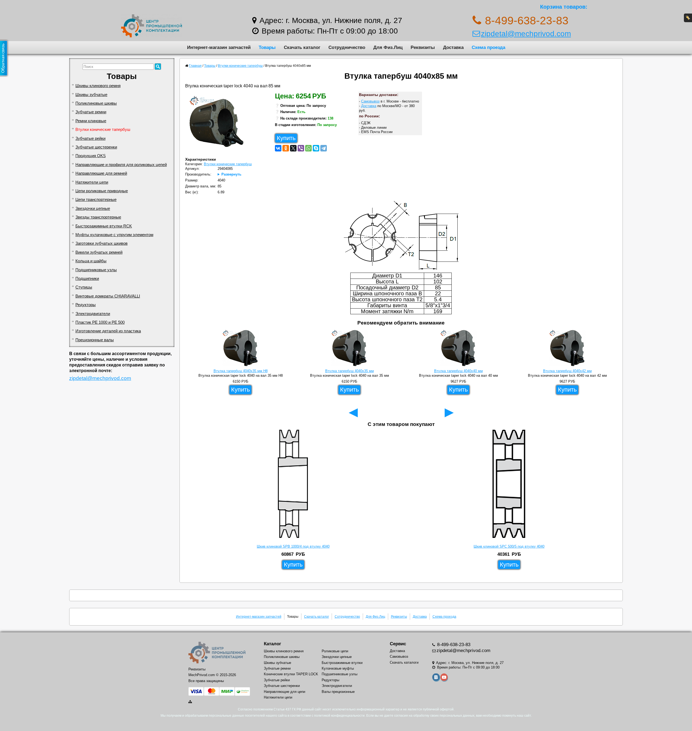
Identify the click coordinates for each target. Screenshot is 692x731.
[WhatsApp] (308, 148)
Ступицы (83, 287)
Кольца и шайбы (91, 261)
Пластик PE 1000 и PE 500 (100, 322)
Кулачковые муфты (338, 668)
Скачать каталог (302, 47)
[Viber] (301, 148)
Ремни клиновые (90, 121)
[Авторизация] (688, 18)
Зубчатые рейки (90, 138)
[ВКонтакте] (278, 148)
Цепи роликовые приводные (101, 191)
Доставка (453, 47)
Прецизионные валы (94, 340)
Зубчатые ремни (90, 112)
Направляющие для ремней (101, 173)
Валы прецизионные (338, 692)
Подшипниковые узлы (96, 270)
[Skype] (316, 148)
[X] (293, 148)
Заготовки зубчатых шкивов (101, 243)
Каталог (272, 643)
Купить (286, 138)
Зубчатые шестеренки (96, 147)
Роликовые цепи (335, 651)
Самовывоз (370, 101)
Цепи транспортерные (96, 199)
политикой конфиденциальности (339, 715)
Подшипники (87, 278)
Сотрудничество (346, 47)
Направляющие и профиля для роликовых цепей (121, 165)
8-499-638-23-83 (453, 644)
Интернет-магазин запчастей (219, 47)
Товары (267, 47)
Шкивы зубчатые (91, 94)
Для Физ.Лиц (387, 47)
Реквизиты (423, 47)
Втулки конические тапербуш (102, 129)
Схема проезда (488, 47)
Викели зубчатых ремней (98, 252)
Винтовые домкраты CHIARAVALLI (107, 296)
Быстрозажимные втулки (342, 663)
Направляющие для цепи (284, 692)
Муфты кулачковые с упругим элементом (114, 235)
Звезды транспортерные (98, 217)
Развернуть (231, 174)
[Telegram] (323, 148)
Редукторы (85, 305)
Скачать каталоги (404, 662)
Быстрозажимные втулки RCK (103, 226)
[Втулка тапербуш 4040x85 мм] (218, 124)
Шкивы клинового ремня (98, 86)
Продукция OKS (90, 156)
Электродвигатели (92, 314)
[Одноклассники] (285, 148)
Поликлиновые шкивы (96, 103)
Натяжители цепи (91, 182)
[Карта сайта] (190, 702)
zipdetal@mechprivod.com (526, 33)
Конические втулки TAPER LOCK (291, 674)
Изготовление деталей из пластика (108, 331)
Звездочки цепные (92, 208)
